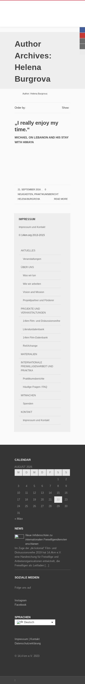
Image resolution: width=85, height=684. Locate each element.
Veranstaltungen (32, 259)
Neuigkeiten (25, 194)
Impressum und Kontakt (32, 227)
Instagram (21, 600)
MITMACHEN (28, 395)
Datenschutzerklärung (28, 643)
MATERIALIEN (29, 354)
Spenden (28, 403)
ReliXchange (30, 345)
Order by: (20, 107)
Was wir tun (29, 275)
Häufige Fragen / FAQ (35, 387)
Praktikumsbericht (46, 194)
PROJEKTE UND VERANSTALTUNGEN (33, 310)
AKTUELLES (28, 250)
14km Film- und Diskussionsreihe (41, 320)
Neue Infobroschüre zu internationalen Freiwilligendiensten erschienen (46, 539)
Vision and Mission (33, 292)
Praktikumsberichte (33, 378)
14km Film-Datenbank (35, 337)
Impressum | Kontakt (27, 639)
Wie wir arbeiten (32, 283)
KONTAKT (26, 412)
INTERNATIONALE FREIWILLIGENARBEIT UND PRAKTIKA (37, 366)
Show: (65, 107)
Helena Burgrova (29, 199)
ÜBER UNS (27, 267)
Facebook (20, 604)
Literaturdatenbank (33, 329)
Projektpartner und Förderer (38, 300)
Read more (61, 199)
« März (19, 518)
